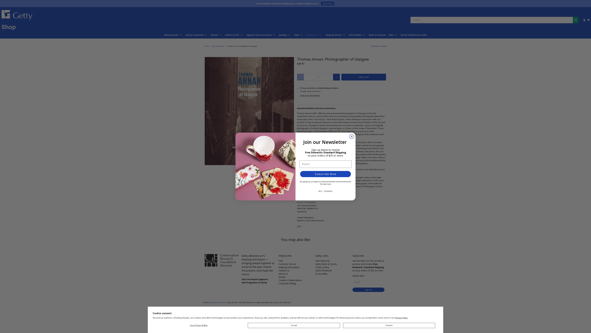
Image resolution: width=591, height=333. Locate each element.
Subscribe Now (325, 174)
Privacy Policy (401, 317)
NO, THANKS (326, 191)
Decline (389, 325)
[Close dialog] (351, 136)
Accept (294, 325)
